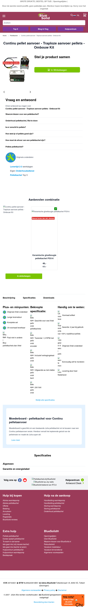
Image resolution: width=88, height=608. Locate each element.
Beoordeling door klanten (44, 602)
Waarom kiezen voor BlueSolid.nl (57, 541)
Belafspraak (7, 555)
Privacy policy (49, 590)
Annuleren (7, 511)
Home (5, 35)
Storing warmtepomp (52, 505)
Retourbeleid (49, 544)
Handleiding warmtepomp (54, 500)
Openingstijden (60, 1)
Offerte (5, 505)
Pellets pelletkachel (11, 536)
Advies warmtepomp (11, 500)
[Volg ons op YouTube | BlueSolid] (25, 480)
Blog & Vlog (43, 29)
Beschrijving (9, 297)
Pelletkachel (14, 35)
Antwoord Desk (74, 483)
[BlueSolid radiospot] (43, 478)
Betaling (6, 508)
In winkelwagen (23, 276)
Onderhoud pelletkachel (53, 511)
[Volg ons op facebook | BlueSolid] (20, 480)
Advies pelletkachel (11, 503)
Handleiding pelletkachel (54, 503)
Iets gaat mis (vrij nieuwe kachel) (16, 544)
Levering (6, 514)
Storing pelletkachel (52, 508)
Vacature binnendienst (53, 549)
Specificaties (29, 297)
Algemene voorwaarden (53, 552)
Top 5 (15, 29)
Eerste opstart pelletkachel (13, 538)
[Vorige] (4, 92)
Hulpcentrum (70, 29)
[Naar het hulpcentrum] (82, 479)
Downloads (48, 297)
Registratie (7, 516)
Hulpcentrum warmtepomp (13, 552)
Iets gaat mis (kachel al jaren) (14, 547)
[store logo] (44, 16)
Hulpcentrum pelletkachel (13, 549)
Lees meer (15, 440)
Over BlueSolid (50, 538)
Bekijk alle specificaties (45, 400)
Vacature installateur (52, 547)
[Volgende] (30, 92)
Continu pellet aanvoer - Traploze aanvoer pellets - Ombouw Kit (40, 35)
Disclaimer (62, 590)
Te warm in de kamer (11, 541)
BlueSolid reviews (10, 519)
